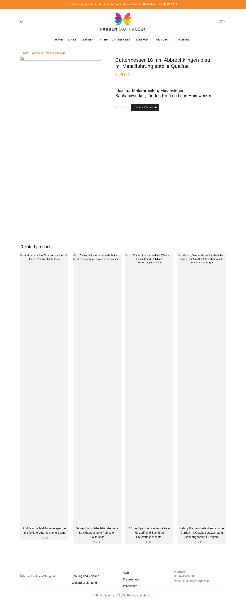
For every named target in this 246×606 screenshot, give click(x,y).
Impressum (130, 585)
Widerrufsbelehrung (84, 582)
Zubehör (142, 39)
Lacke (72, 39)
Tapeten (183, 39)
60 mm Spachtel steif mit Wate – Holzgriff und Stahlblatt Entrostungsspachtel (149, 533)
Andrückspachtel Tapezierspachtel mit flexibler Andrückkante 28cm (44, 530)
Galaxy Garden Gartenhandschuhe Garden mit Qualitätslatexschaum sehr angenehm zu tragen (201, 533)
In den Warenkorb (146, 107)
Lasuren (87, 39)
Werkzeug (163, 39)
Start (26, 52)
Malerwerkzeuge (55, 52)
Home (59, 39)
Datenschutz (131, 579)
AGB (126, 572)
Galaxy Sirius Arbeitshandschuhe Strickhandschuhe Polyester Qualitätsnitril (97, 533)
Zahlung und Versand (85, 576)
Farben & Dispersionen (114, 39)
